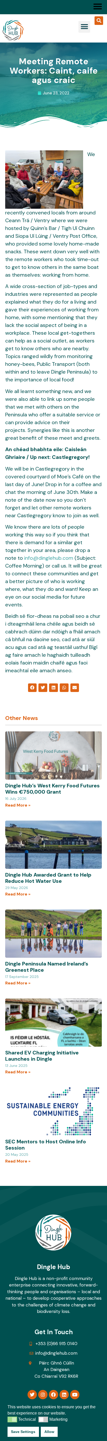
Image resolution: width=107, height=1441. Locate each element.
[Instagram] (43, 1394)
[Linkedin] (64, 1394)
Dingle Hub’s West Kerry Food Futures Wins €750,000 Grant (52, 788)
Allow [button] (49, 1432)
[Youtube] (74, 1394)
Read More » (17, 805)
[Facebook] (53, 1394)
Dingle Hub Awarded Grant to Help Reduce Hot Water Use (48, 877)
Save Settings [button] (23, 1432)
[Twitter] (32, 1394)
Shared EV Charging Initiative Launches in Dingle (42, 1055)
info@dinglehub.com (48, 558)
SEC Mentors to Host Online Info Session (45, 1144)
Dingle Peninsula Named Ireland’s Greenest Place (46, 966)
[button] (84, 27)
